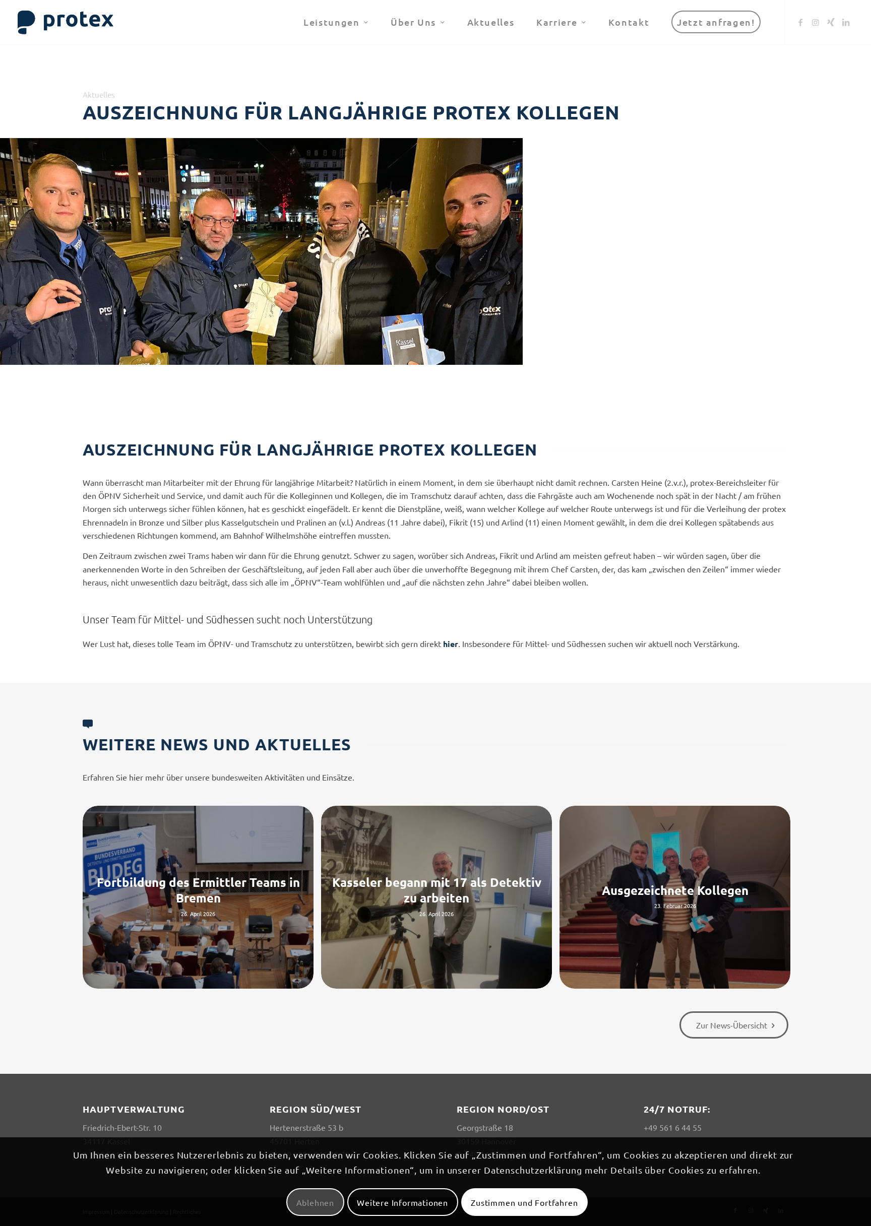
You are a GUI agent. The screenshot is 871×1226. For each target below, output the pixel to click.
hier (450, 643)
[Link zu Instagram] (815, 21)
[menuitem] (336, 22)
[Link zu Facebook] (800, 21)
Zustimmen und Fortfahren (524, 1202)
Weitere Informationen (402, 1202)
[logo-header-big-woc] (66, 22)
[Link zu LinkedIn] (845, 21)
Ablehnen (315, 1202)
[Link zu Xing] (830, 21)
